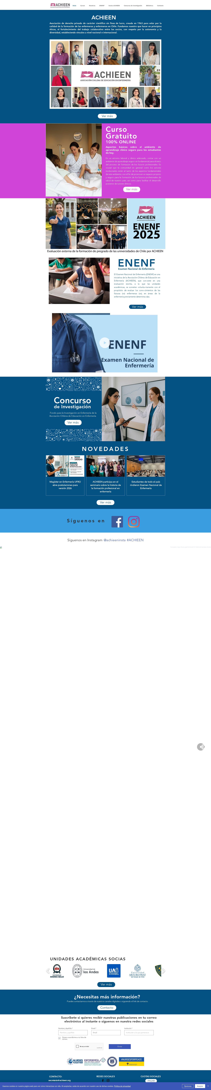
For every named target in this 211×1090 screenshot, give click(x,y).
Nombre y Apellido (65, 1028)
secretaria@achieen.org (59, 1080)
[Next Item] (204, 747)
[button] (154, 370)
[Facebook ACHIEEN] (117, 521)
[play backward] (48, 971)
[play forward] (163, 971)
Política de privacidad (122, 1086)
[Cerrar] (208, 1086)
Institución (127, 1028)
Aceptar (200, 1086)
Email (93, 1028)
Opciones (187, 1086)
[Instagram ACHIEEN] (134, 521)
